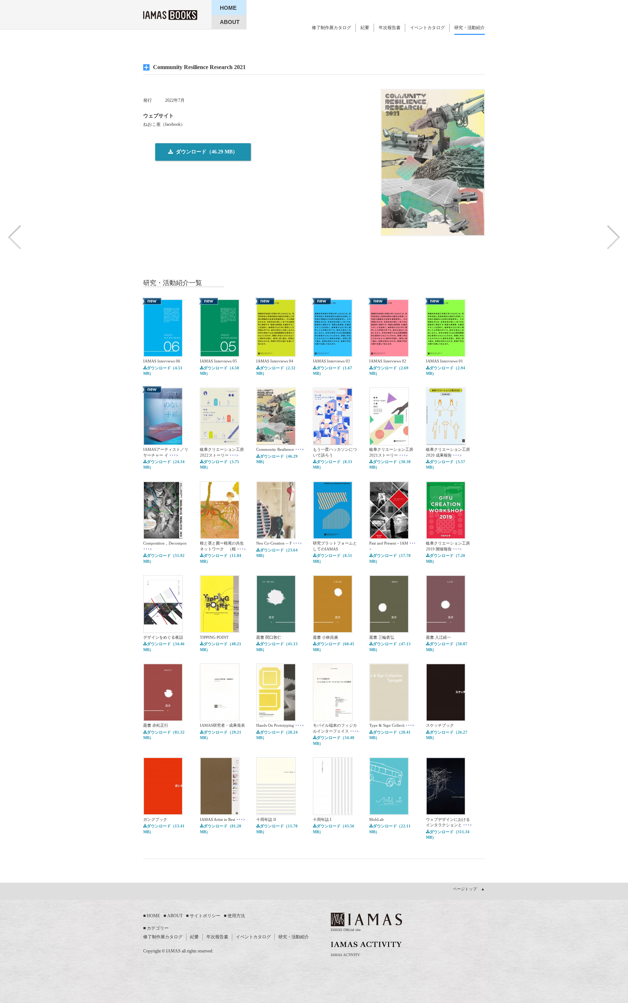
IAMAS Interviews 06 (161, 361)
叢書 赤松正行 (155, 725)
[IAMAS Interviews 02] (389, 355)
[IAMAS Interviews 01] (446, 355)
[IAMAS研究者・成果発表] (219, 720)
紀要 (365, 27)
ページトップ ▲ (469, 889)
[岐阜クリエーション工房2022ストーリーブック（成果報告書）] (219, 444)
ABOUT (174, 915)
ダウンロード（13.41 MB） (164, 829)
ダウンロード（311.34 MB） (448, 834)
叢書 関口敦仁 (268, 637)
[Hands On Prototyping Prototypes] (276, 720)
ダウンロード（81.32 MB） (164, 735)
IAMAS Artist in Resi (222, 819)
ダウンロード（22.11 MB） (390, 829)
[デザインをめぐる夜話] (163, 631)
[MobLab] (389, 813)
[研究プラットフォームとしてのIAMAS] (333, 537)
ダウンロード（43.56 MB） (333, 829)
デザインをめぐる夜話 (163, 637)
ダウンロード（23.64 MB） (277, 553)
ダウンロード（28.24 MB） (277, 735)
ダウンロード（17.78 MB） (390, 558)
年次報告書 (389, 27)
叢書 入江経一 (438, 637)
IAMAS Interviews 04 (274, 361)
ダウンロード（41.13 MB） (277, 646)
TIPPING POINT (214, 637)
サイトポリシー (205, 915)
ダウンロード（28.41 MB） (390, 735)
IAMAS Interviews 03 (331, 361)
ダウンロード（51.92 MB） (164, 558)
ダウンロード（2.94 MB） (445, 371)
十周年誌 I (322, 819)
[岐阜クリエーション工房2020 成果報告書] (446, 444)
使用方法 (236, 915)
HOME (153, 915)
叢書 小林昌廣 (325, 637)
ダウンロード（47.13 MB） (390, 646)
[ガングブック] (163, 813)
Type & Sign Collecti (391, 725)
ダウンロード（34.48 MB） (333, 740)
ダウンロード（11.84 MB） (220, 558)
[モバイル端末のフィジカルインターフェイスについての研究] (333, 720)
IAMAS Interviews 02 (387, 361)
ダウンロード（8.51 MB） (332, 558)
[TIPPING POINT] (219, 631)
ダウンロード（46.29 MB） (277, 459)
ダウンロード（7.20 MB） (445, 558)
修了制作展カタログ (331, 27)
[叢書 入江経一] (446, 631)
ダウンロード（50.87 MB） (446, 646)
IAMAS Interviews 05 (218, 361)
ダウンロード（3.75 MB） (219, 464)
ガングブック (155, 819)
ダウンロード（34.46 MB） (164, 646)
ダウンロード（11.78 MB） (277, 829)
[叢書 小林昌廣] (333, 631)
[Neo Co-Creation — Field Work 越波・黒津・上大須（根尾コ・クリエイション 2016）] (276, 537)
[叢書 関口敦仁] (276, 631)
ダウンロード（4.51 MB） (162, 371)
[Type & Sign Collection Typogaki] (389, 720)
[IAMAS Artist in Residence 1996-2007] (219, 813)
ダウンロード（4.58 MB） (219, 371)
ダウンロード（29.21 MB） (220, 735)
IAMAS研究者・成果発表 (222, 725)
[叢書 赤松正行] (163, 720)
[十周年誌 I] (333, 813)
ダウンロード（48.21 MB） (220, 646)
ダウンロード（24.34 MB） (164, 464)
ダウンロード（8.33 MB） (332, 464)
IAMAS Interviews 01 (444, 361)
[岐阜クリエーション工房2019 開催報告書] (446, 537)
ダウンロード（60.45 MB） (333, 646)
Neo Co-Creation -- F (279, 543)
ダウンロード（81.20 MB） (220, 829)
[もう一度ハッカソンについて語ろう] (333, 444)
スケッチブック (440, 725)
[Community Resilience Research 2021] (276, 444)
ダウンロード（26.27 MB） (446, 735)
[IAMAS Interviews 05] (219, 355)
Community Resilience (280, 449)
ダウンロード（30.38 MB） (390, 464)
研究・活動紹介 (469, 27)
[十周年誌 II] (276, 813)
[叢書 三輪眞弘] (389, 631)
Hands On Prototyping (280, 725)
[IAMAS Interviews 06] (163, 355)
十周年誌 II (266, 819)
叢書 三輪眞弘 (381, 637)
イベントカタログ (427, 27)
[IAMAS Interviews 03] (333, 355)
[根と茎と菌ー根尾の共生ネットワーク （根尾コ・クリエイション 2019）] (219, 537)
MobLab (376, 819)
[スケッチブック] (446, 720)
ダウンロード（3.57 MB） (445, 464)
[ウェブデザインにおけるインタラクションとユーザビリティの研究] (446, 813)
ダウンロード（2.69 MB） (388, 371)
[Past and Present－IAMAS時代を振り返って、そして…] (389, 537)
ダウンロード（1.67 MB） (332, 371)
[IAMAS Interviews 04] (276, 355)
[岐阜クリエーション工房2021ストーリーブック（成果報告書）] (389, 444)
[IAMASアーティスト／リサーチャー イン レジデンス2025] (163, 444)
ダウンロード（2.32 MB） (275, 371)
